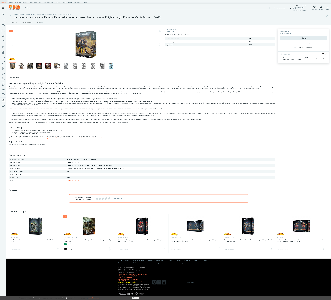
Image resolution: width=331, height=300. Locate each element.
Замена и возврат (123, 263)
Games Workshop (73, 180)
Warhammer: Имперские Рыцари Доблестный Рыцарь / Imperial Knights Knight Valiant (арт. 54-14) (140, 240)
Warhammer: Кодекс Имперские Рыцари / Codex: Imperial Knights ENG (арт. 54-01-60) (88, 240)
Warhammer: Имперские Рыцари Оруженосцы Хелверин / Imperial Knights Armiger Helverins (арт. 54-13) (194, 240)
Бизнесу (196, 260)
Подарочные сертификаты (155, 260)
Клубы (85, 2)
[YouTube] (164, 282)
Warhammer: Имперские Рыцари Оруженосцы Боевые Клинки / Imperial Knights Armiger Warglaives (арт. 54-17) (300, 240)
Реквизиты (187, 260)
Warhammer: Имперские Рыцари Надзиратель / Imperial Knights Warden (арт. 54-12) (35, 240)
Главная (3, 2)
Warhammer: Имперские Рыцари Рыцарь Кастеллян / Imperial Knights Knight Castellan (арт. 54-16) (248, 240)
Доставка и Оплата (21, 2)
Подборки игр (48, 2)
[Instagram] (154, 282)
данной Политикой (93, 298)
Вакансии (205, 260)
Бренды (169, 260)
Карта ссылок (190, 282)
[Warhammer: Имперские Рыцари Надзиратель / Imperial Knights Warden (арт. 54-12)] (35, 226)
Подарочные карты (74, 2)
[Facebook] (159, 282)
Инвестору (179, 263)
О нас (11, 2)
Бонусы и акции (61, 2)
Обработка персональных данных (142, 263)
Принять (135, 298)
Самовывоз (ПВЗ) (35, 2)
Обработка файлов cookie (164, 263)
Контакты (178, 260)
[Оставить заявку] (58, 249)
